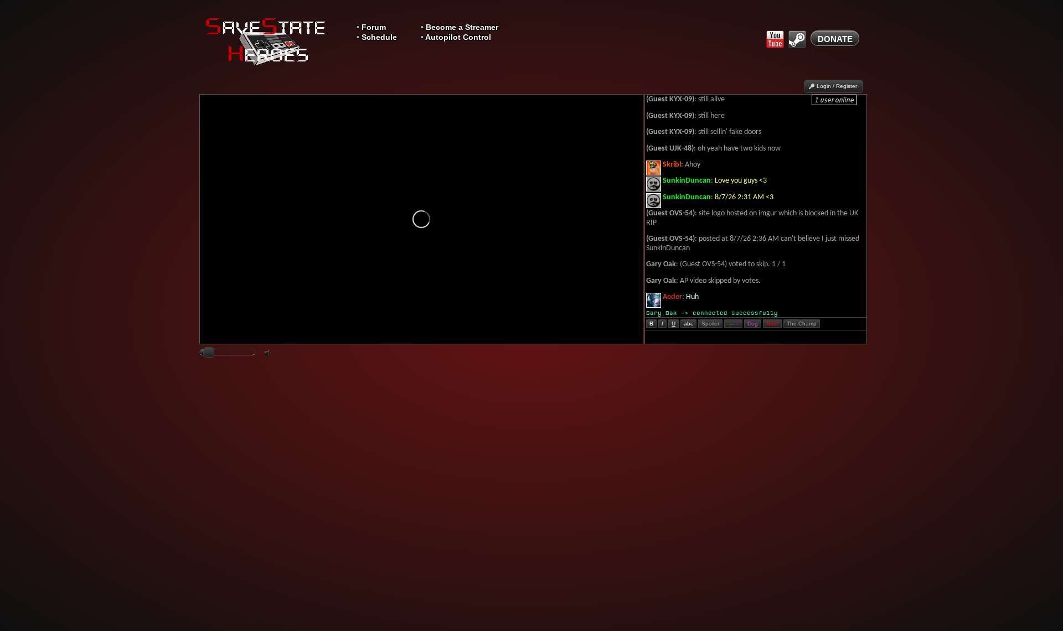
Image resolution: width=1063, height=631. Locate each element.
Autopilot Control (458, 37)
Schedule (379, 37)
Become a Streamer (462, 27)
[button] (833, 86)
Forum (374, 27)
